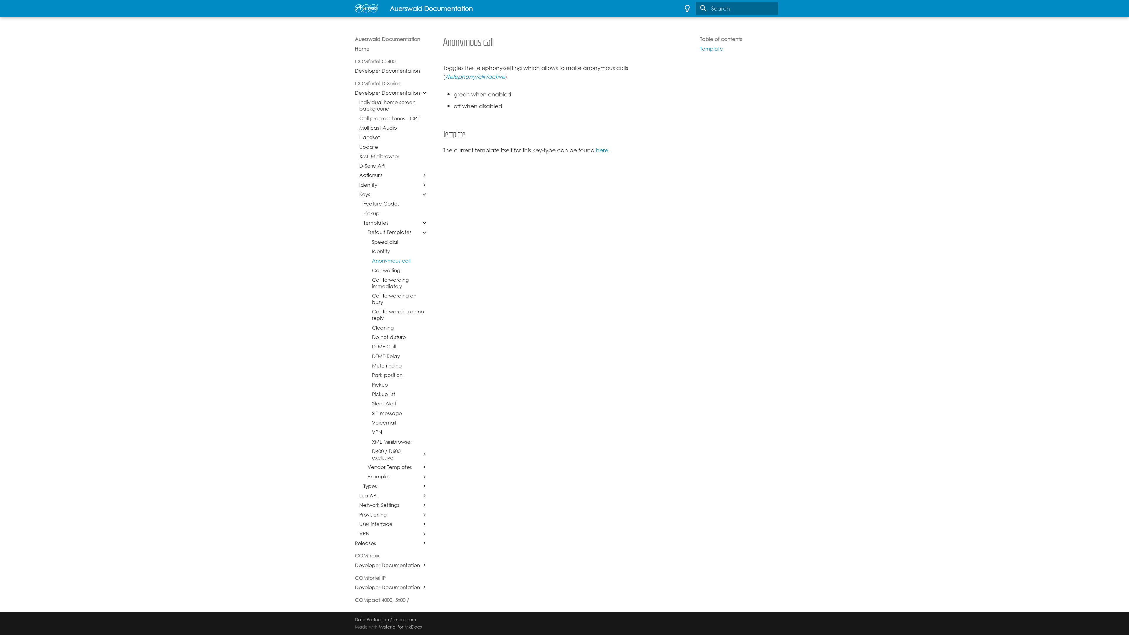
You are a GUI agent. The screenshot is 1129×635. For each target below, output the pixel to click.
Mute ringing (387, 365)
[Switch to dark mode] (687, 8)
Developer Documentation (387, 71)
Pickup (371, 213)
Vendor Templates (390, 467)
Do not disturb (389, 337)
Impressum (404, 619)
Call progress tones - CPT (389, 118)
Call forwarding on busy (394, 299)
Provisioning (373, 515)
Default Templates (390, 232)
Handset (369, 137)
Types (370, 486)
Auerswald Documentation (387, 39)
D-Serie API (372, 166)
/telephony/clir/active (475, 77)
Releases (365, 543)
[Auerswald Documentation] (366, 8)
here (602, 150)
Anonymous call (391, 261)
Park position (387, 375)
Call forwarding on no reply (398, 314)
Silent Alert (384, 403)
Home (362, 49)
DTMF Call (384, 346)
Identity (368, 185)
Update (368, 147)
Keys (364, 194)
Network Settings (379, 505)
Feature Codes (381, 203)
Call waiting (386, 270)
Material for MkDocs (400, 627)
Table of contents (721, 39)
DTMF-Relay (386, 356)
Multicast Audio (378, 128)
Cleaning (383, 328)
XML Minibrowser (379, 156)
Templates (375, 223)
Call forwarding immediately (390, 283)
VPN (377, 432)
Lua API (368, 495)
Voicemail (384, 423)
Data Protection (372, 619)
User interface (376, 524)
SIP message (387, 413)
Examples (379, 476)
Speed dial (385, 242)
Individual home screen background (387, 105)
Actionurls (371, 175)
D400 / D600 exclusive (386, 454)
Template (711, 49)
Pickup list (383, 394)
